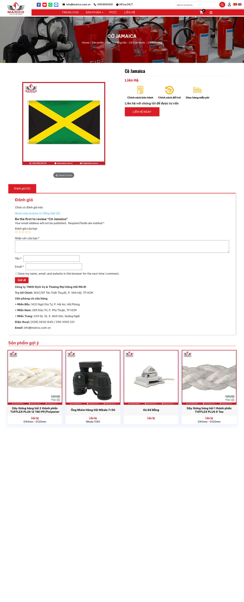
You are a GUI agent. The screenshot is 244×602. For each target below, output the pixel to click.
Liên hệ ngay (142, 111)
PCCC (113, 12)
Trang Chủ (70, 12)
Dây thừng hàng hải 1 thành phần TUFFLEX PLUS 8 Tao (209, 410)
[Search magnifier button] (222, 4)
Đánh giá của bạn (26, 228)
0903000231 (105, 4)
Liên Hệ (129, 12)
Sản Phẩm (93, 12)
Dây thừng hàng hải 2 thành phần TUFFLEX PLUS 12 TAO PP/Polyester (34, 410)
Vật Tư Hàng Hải (116, 42)
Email (19, 266)
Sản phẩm (98, 42)
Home (85, 42)
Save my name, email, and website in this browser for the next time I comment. (69, 273)
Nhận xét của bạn (27, 238)
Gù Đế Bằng (151, 410)
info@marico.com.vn (78, 4)
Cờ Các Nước (137, 42)
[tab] (22, 188)
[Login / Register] (229, 5)
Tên (18, 258)
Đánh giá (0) (22, 188)
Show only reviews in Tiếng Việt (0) (37, 213)
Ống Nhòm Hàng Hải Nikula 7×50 (93, 410)
